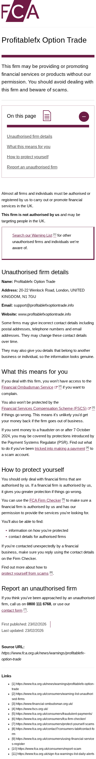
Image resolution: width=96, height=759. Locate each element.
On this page (22, 116)
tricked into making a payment (62, 448)
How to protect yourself (27, 157)
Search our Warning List (34, 235)
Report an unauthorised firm (32, 167)
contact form (14, 610)
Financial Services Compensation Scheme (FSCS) (48, 408)
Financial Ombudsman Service (32, 387)
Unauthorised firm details (29, 136)
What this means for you (28, 146)
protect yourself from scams (27, 573)
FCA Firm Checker (47, 500)
